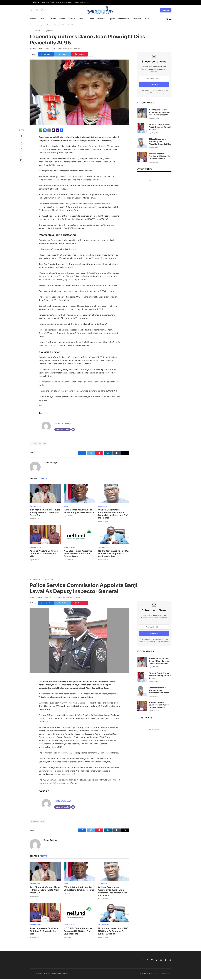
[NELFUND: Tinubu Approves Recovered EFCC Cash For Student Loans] (79, 534)
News (81, 19)
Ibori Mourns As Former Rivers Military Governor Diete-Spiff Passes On (45, 512)
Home (53, 19)
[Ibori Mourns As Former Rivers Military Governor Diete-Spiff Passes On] (45, 493)
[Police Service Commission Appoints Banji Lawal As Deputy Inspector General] (79, 640)
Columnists (137, 19)
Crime (66, 506)
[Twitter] (21, 142)
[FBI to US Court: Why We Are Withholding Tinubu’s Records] (79, 493)
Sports (91, 19)
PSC (42, 821)
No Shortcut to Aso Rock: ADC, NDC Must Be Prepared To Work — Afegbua (113, 554)
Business (72, 19)
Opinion (112, 19)
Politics (62, 19)
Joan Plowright (36, 444)
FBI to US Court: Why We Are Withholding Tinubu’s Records (66, 2)
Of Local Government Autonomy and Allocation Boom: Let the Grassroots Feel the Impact (113, 514)
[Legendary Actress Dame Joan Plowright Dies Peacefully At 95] (79, 92)
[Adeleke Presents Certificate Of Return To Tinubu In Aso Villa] (45, 534)
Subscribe (165, 10)
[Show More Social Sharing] (90, 54)
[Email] (21, 160)
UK (45, 444)
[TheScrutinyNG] (100, 10)
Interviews (101, 19)
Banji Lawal (34, 821)
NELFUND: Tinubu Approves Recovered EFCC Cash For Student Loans (78, 554)
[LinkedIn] (21, 148)
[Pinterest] (21, 154)
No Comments (64, 49)
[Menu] (170, 18)
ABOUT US (149, 19)
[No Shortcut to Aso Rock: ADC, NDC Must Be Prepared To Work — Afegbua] (113, 534)
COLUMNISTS (102, 506)
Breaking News (35, 506)
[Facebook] (21, 136)
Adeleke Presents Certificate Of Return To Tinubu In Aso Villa (44, 554)
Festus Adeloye (37, 49)
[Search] (167, 18)
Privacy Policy (155, 93)
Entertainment (123, 19)
